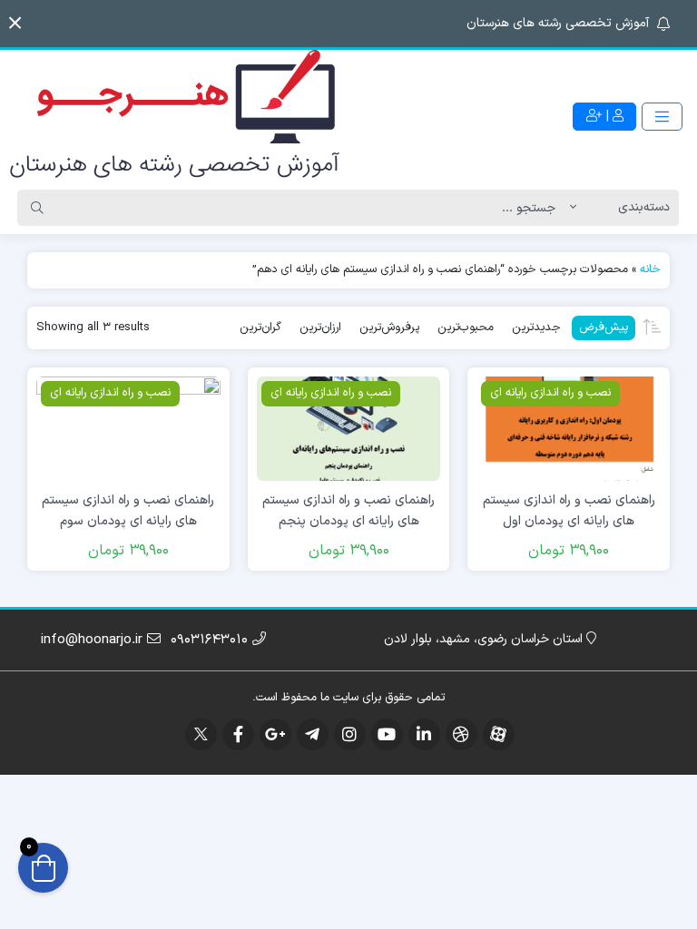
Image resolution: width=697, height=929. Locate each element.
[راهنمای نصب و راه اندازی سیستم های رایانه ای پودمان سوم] (128, 428)
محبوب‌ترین (465, 327)
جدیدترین (536, 327)
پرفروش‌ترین (389, 327)
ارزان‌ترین (320, 327)
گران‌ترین (260, 327)
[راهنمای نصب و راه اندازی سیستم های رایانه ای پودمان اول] (568, 428)
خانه (650, 269)
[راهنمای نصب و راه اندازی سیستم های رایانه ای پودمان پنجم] (349, 428)
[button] (15, 23)
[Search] (37, 208)
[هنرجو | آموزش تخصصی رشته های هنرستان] (174, 116)
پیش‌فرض (603, 327)
